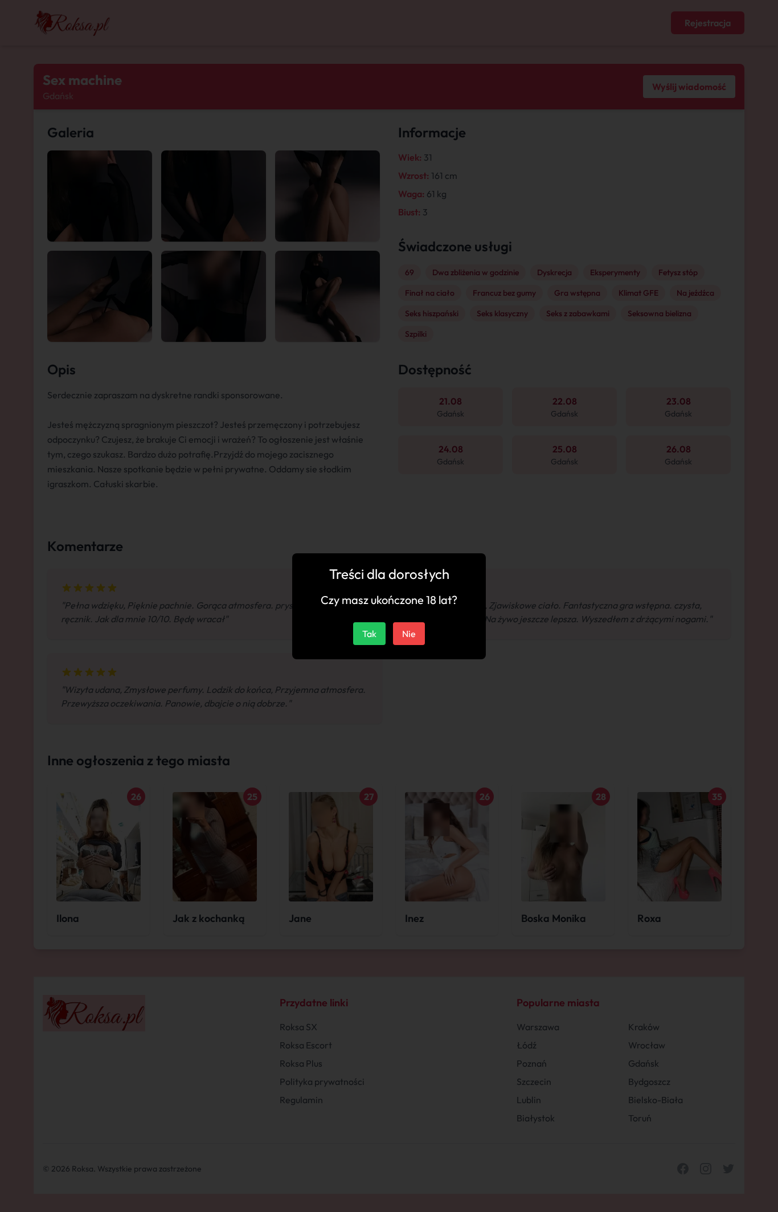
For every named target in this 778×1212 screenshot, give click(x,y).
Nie (409, 633)
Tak (369, 633)
